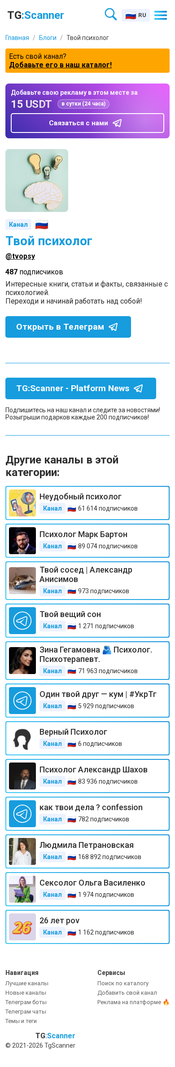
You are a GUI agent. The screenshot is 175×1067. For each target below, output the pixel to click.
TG (35, 15)
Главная (17, 37)
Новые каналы (25, 992)
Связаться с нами (78, 123)
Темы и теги (21, 1021)
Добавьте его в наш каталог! (60, 65)
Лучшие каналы (26, 983)
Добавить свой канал (127, 992)
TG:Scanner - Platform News (72, 388)
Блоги (48, 37)
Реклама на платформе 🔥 (133, 1002)
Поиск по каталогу (123, 983)
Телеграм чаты (25, 1011)
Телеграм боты (26, 1002)
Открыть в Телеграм (60, 327)
